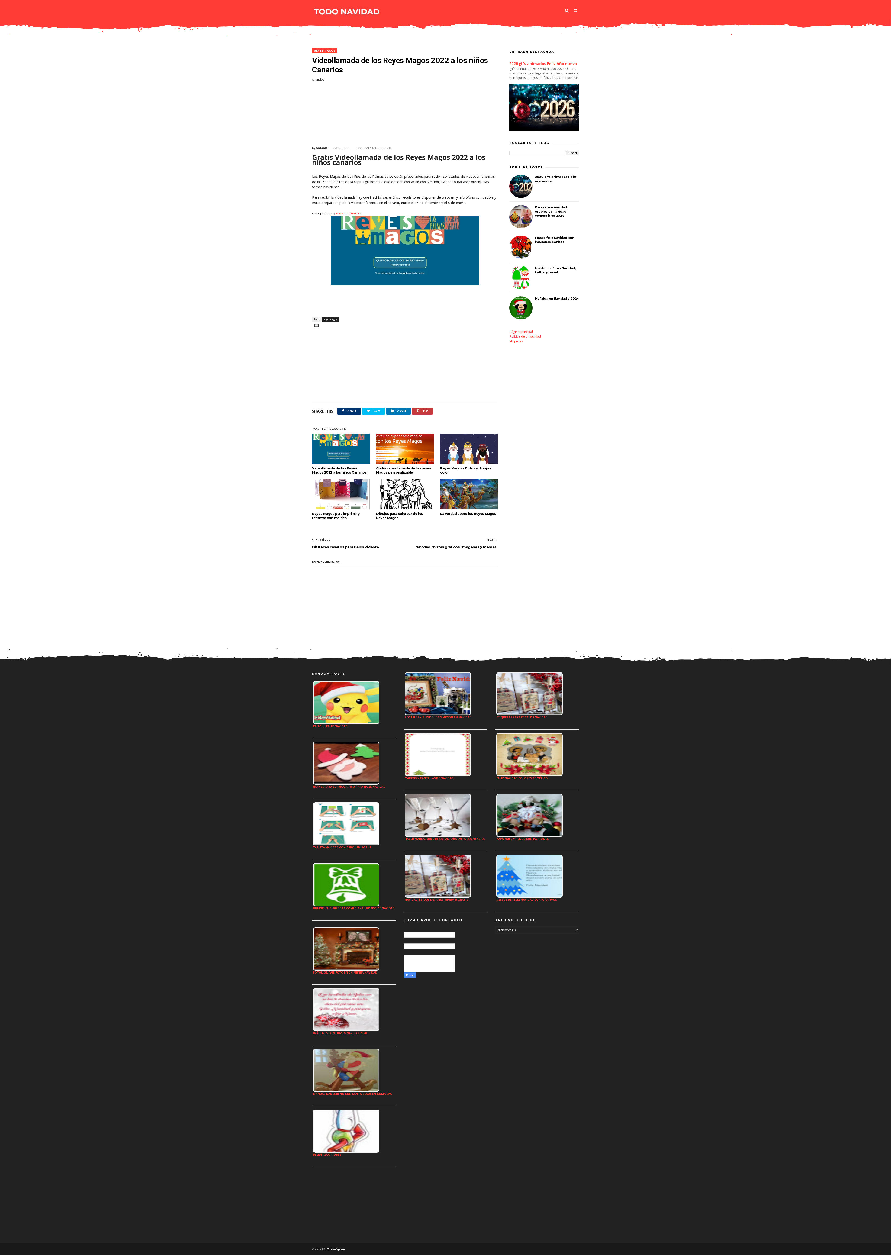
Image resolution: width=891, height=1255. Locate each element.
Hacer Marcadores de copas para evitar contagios (445, 839)
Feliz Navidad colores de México (522, 778)
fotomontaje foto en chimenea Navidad (345, 972)
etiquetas (516, 341)
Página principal (521, 331)
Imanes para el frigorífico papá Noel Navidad (349, 787)
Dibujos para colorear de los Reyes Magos (399, 516)
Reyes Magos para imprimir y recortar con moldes (335, 516)
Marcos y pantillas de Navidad (429, 778)
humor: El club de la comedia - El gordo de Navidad (354, 908)
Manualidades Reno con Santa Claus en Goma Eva (352, 1094)
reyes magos (324, 50)
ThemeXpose (336, 1249)
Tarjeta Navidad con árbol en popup (342, 847)
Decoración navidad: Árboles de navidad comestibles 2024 (551, 211)
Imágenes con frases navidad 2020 (340, 1033)
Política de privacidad (525, 336)
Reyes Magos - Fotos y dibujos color (465, 470)
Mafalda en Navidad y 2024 (557, 298)
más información (349, 213)
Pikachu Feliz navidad (330, 726)
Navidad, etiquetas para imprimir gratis (436, 900)
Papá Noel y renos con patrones (522, 839)
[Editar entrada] (315, 325)
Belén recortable (327, 1155)
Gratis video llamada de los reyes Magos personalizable (403, 470)
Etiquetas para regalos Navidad (522, 717)
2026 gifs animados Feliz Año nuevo (543, 63)
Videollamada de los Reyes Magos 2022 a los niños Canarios (339, 470)
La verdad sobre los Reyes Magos (468, 514)
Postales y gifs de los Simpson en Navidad (438, 717)
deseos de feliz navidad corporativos (526, 900)
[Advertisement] (405, 113)
